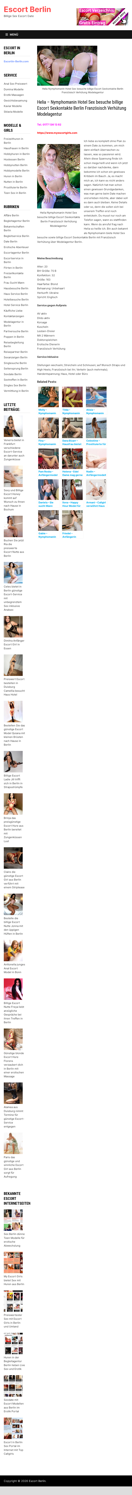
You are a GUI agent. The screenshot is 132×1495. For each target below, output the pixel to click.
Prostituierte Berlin (15, 187)
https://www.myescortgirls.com (57, 132)
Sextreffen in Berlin (16, 379)
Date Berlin (10, 241)
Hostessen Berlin (14, 159)
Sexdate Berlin (13, 374)
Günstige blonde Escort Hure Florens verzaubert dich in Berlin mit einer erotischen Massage (14, 1065)
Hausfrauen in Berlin (16, 148)
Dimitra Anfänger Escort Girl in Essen (14, 644)
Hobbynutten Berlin (16, 165)
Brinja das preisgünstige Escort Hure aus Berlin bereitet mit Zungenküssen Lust (13, 829)
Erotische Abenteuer (16, 247)
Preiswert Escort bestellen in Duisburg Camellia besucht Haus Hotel (14, 686)
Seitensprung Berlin (16, 368)
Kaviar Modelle (13, 106)
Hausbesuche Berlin (16, 288)
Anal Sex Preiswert (15, 83)
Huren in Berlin (13, 176)
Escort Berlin (27, 9)
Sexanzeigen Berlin (16, 357)
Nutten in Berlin (13, 181)
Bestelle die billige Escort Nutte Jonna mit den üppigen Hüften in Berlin (13, 926)
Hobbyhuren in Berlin (17, 154)
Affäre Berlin (11, 215)
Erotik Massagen (14, 94)
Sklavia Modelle (13, 111)
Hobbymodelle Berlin (16, 170)
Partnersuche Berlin (16, 331)
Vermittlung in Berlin (16, 390)
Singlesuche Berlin (15, 363)
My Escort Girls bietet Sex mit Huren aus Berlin (14, 1280)
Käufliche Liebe (13, 310)
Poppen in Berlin (14, 336)
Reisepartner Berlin (16, 351)
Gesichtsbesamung (15, 100)
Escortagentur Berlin (16, 252)
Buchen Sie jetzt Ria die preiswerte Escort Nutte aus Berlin (14, 548)
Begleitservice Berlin (16, 236)
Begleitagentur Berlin (17, 220)
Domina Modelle (14, 89)
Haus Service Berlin (16, 293)
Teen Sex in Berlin (15, 193)
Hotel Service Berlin (16, 305)
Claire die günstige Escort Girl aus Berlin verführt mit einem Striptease (14, 879)
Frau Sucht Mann (14, 282)
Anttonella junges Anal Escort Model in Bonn (14, 968)
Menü (13, 34)
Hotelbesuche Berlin (16, 299)
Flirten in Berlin (13, 267)
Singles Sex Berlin (15, 385)
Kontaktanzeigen (14, 316)
